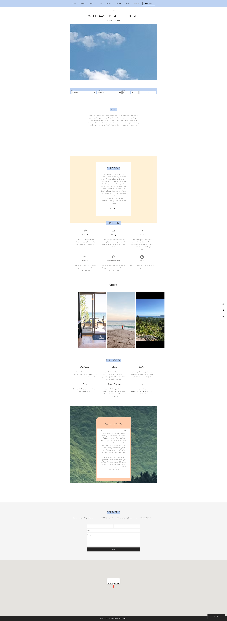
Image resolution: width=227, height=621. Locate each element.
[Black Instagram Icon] (223, 316)
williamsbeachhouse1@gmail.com (82, 518)
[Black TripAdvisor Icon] (223, 304)
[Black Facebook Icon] (223, 310)
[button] (92, 320)
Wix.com (125, 618)
